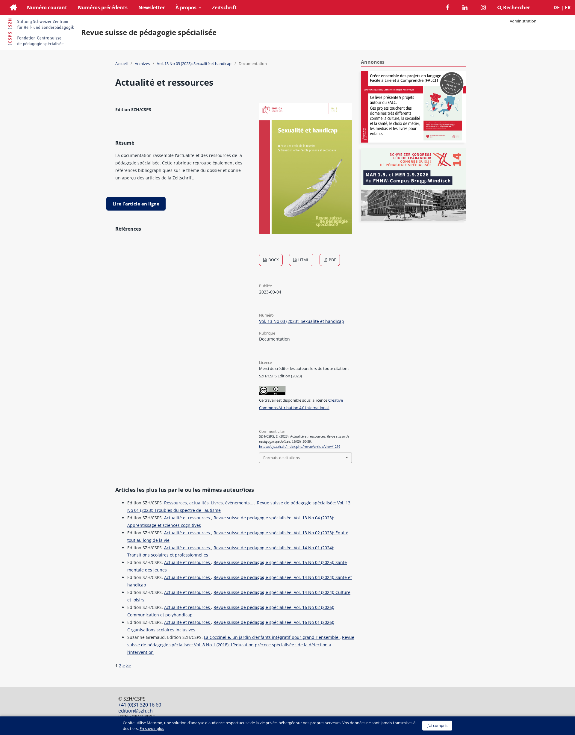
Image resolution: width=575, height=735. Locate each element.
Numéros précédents (103, 7)
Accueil (121, 63)
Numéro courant (47, 7)
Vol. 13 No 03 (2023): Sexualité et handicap (194, 63)
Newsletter (151, 7)
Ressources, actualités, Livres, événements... (209, 503)
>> (128, 666)
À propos (186, 7)
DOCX (273, 259)
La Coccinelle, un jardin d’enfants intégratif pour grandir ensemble (272, 637)
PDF (332, 259)
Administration (523, 21)
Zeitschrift (224, 7)
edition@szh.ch (135, 710)
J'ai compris (437, 725)
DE (556, 7)
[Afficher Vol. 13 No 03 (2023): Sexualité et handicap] (305, 232)
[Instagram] (483, 8)
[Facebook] (447, 8)
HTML (303, 259)
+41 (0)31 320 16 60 (139, 704)
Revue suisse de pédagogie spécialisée (149, 32)
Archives (142, 63)
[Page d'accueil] (13, 8)
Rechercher (516, 7)
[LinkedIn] (464, 8)
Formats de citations (281, 457)
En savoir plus (152, 728)
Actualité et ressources (187, 518)
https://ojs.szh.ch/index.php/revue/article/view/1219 (299, 446)
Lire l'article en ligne (136, 204)
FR (568, 7)
